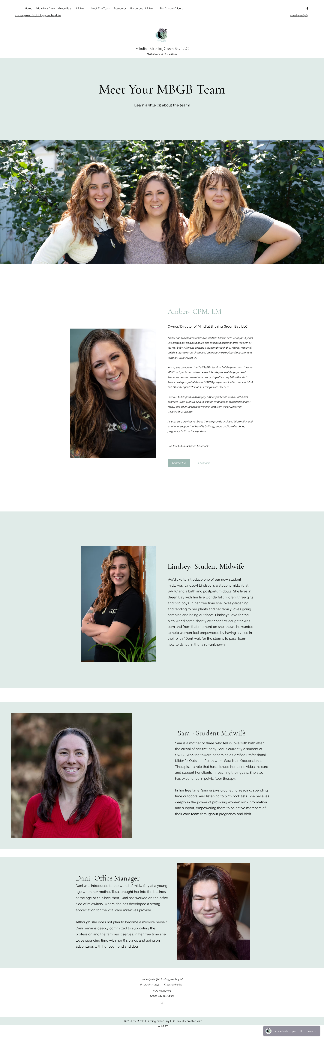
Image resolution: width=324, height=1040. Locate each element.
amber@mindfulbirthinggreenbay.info (162, 979)
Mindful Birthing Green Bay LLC (162, 48)
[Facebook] (307, 8)
